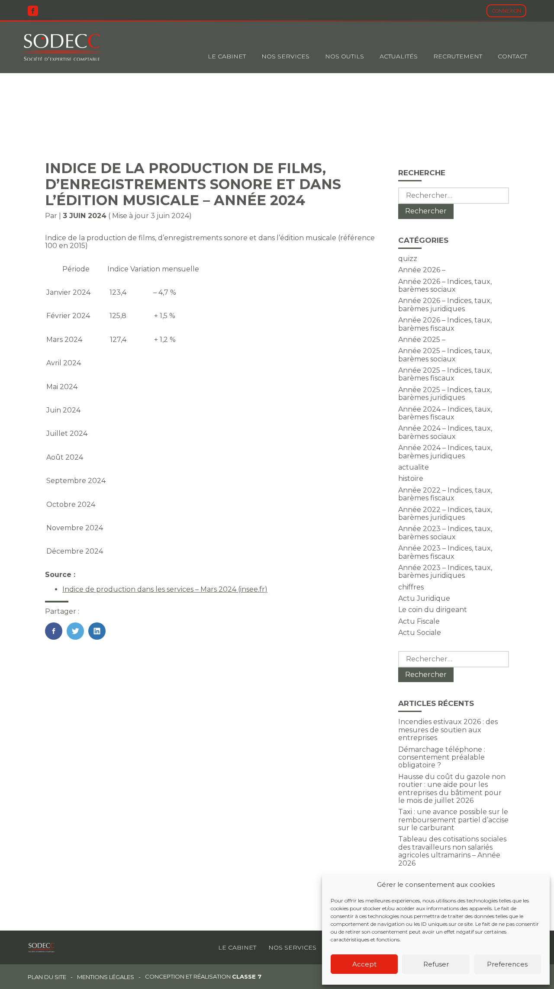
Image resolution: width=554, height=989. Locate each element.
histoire (410, 478)
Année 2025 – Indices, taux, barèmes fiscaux (445, 374)
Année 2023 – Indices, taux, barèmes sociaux (445, 533)
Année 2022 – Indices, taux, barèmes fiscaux (445, 494)
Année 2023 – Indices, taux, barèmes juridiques (445, 572)
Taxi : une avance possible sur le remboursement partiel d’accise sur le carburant (453, 820)
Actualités (399, 56)
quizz (407, 258)
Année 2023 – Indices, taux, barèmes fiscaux (445, 552)
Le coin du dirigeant (432, 610)
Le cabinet (227, 56)
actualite (413, 467)
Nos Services (285, 56)
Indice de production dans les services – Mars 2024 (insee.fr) (164, 589)
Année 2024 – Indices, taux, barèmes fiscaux (445, 413)
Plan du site (47, 977)
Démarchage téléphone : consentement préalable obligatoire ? (441, 757)
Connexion (506, 11)
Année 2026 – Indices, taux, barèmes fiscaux (445, 324)
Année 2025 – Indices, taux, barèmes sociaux (445, 355)
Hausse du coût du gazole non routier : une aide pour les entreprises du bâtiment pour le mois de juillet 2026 (452, 789)
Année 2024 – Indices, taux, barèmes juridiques (445, 452)
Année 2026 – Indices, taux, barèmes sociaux (445, 285)
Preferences (507, 964)
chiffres (411, 587)
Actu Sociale (419, 632)
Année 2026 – (421, 270)
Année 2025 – (421, 339)
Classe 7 (246, 976)
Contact (512, 56)
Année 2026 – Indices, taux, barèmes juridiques (445, 304)
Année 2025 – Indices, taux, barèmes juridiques (445, 394)
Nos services (292, 947)
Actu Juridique (424, 598)
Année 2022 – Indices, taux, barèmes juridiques (445, 514)
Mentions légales (105, 977)
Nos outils (344, 56)
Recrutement (457, 56)
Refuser (436, 964)
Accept (364, 964)
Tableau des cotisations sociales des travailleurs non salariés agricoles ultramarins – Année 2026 (452, 851)
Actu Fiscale (419, 621)
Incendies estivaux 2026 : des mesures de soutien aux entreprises (448, 730)
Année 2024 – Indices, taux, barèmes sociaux (445, 432)
